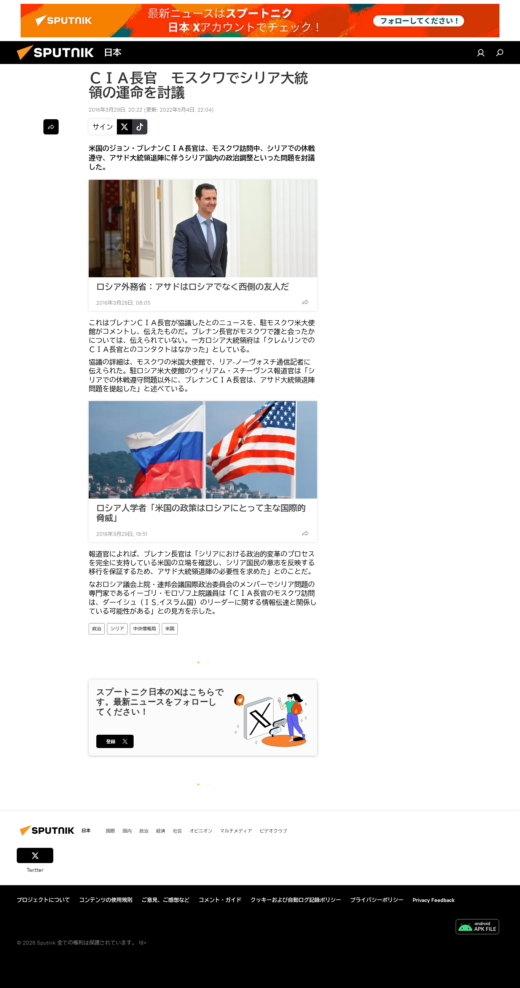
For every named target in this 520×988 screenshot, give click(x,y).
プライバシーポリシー (377, 900)
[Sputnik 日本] (58, 62)
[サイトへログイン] (480, 52)
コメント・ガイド (220, 900)
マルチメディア (236, 830)
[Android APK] (477, 927)
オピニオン (201, 830)
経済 (160, 830)
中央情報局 (144, 628)
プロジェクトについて (43, 900)
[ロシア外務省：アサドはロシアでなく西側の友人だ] (203, 228)
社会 (177, 830)
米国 (169, 628)
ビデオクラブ (273, 830)
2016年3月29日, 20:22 (115, 109)
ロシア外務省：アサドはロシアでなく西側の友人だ (192, 287)
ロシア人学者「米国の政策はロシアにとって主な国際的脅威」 (201, 513)
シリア (117, 628)
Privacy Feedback (434, 900)
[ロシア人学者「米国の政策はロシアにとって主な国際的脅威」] (203, 450)
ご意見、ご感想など (166, 900)
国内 (127, 830)
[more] (305, 302)
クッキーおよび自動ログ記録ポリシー (295, 900)
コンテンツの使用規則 (105, 900)
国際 (110, 830)
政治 (96, 628)
